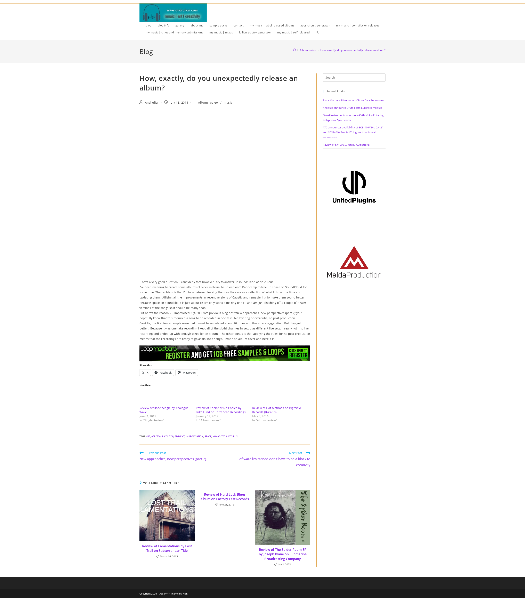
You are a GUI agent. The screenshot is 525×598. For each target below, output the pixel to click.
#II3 (148, 436)
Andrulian (152, 102)
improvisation (194, 436)
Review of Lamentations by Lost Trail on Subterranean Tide (167, 548)
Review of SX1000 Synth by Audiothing (346, 144)
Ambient (180, 436)
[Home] (294, 50)
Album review (208, 102)
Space (208, 436)
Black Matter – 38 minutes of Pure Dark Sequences (353, 100)
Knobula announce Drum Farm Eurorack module (352, 108)
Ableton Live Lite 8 (162, 436)
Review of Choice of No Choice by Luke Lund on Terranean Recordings (221, 410)
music (228, 102)
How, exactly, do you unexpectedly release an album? (353, 50)
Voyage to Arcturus (225, 436)
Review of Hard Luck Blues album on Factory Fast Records (225, 496)
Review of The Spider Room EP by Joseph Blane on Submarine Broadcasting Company (283, 554)
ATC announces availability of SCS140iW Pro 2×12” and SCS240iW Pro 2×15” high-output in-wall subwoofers (353, 132)
